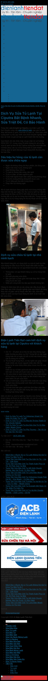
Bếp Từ (13, 99)
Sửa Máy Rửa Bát (13, 48)
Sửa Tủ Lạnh (11, 26)
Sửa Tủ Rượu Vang (14, 87)
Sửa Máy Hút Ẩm (13, 78)
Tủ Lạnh (13, 97)
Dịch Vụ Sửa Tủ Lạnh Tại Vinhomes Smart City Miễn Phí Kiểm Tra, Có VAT (24, 417)
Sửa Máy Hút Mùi (13, 69)
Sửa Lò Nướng (12, 43)
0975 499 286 (8, 2)
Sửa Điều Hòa (11, 22)
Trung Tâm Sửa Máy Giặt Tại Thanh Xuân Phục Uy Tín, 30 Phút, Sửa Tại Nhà (25, 465)
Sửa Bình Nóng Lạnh (14, 65)
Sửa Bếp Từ (11, 30)
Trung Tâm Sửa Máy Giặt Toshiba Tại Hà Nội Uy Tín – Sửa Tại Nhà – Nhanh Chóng (26, 482)
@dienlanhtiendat (13, 613)
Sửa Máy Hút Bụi (13, 61)
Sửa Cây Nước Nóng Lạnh (16, 39)
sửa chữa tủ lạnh (25, 130)
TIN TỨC (9, 91)
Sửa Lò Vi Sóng (12, 74)
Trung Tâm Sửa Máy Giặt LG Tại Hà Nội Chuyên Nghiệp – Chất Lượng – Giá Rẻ (24, 491)
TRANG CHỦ (11, 17)
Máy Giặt (13, 94)
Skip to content (7, 4)
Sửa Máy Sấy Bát (13, 52)
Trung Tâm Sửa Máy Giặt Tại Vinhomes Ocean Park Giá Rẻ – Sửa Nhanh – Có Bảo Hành (26, 478)
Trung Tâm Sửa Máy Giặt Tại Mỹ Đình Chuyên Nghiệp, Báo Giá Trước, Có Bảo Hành (24, 469)
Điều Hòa (14, 101)
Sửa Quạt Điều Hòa (14, 56)
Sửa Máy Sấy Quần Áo (15, 82)
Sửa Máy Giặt (11, 35)
